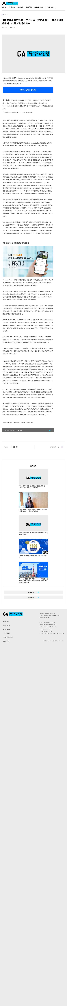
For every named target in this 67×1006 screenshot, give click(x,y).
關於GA (6, 621)
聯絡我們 (6, 641)
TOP (4, 14)
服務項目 (6, 629)
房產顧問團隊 (8, 637)
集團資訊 (6, 633)
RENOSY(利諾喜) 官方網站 (28, 90)
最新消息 (6, 625)
